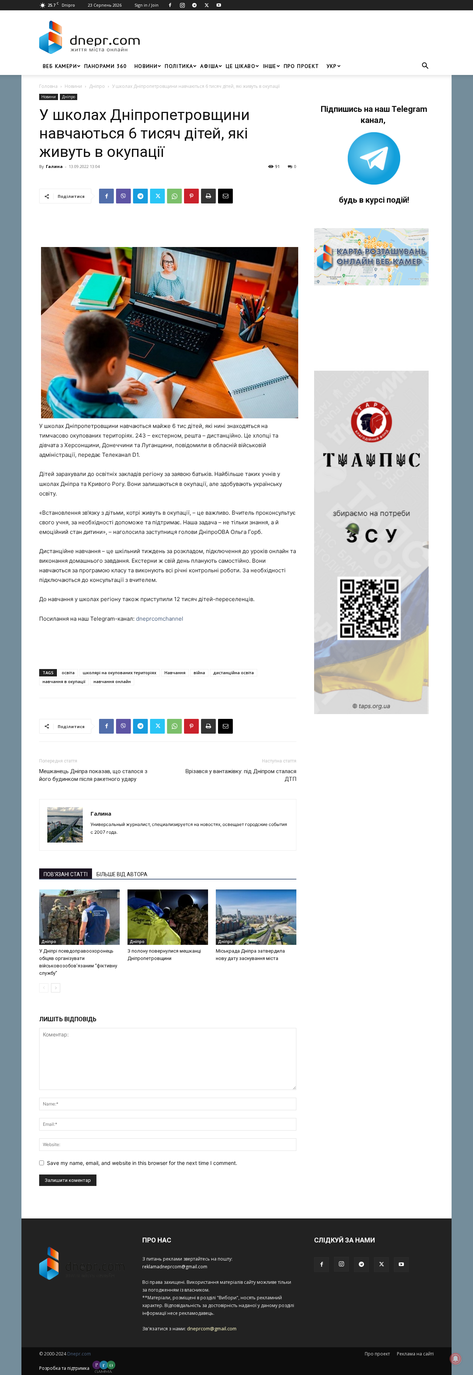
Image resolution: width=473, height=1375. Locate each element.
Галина (54, 166)
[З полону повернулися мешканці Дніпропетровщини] (167, 917)
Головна (48, 86)
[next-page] (55, 987)
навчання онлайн (112, 681)
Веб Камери (60, 66)
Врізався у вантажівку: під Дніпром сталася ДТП (241, 775)
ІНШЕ (269, 66)
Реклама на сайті (415, 1354)
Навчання (175, 672)
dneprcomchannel (159, 618)
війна (199, 672)
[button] (425, 66)
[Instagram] (182, 5)
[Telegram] (194, 5)
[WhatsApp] (174, 196)
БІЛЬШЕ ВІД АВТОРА (121, 874)
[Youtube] (218, 5)
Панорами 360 (105, 66)
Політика (179, 66)
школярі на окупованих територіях (119, 672)
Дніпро (97, 86)
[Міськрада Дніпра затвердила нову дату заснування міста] (256, 917)
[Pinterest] (191, 196)
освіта (68, 672)
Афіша (209, 66)
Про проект (301, 66)
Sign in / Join (147, 5)
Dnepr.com (79, 1354)
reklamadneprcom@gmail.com (174, 1266)
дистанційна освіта (233, 672)
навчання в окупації (63, 681)
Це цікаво (240, 66)
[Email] (225, 196)
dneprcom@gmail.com (211, 1328)
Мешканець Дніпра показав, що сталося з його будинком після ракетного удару (93, 775)
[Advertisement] (288, 37)
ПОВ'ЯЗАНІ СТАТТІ (66, 874)
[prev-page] (43, 987)
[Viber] (123, 196)
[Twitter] (206, 5)
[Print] (208, 196)
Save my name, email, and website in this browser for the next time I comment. (142, 1163)
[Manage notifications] (456, 1359)
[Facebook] (170, 5)
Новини (146, 66)
